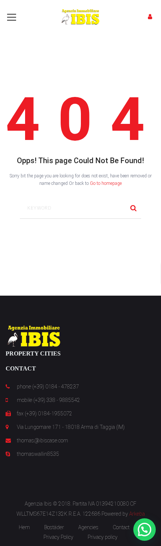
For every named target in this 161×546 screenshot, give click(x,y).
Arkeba (137, 514)
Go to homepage (106, 183)
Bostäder (54, 527)
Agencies (88, 527)
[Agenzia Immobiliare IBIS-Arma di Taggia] (80, 16)
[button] (144, 529)
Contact (121, 527)
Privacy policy (103, 537)
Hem (24, 527)
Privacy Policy (58, 537)
